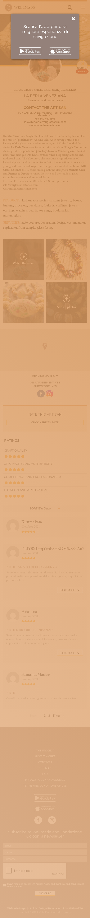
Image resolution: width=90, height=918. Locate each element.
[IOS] (60, 51)
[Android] (30, 51)
